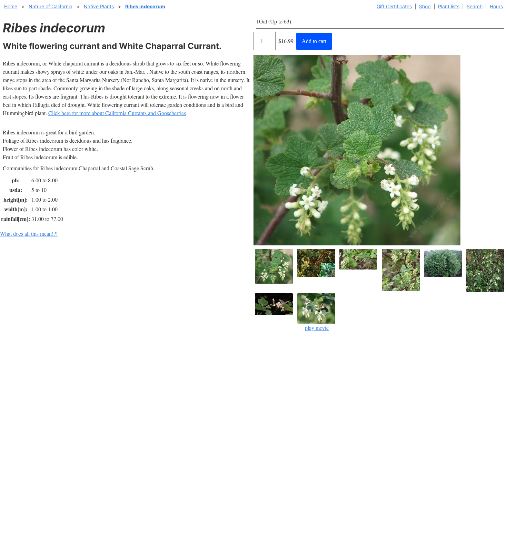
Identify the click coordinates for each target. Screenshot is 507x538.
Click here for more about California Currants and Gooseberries (117, 112)
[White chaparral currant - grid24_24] (486, 270)
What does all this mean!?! (29, 233)
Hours (496, 6)
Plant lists (448, 6)
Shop (425, 6)
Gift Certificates (394, 6)
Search (475, 6)
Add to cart (314, 41)
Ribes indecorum (145, 6)
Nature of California (50, 6)
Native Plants (99, 6)
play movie (317, 327)
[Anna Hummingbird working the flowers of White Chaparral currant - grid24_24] (359, 259)
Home (10, 6)
